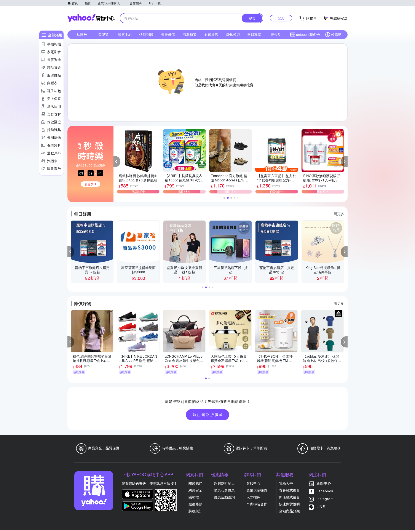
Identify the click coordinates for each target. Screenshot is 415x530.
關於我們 (195, 483)
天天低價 (168, 34)
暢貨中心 (125, 34)
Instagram (325, 498)
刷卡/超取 (232, 34)
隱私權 (193, 497)
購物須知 (195, 510)
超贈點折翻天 (224, 483)
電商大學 (286, 483)
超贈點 (336, 34)
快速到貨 (146, 34)
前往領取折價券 (208, 414)
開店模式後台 (289, 497)
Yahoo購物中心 (91, 18)
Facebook (324, 490)
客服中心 (253, 483)
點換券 (82, 34)
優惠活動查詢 (224, 497)
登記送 (103, 34)
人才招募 (253, 497)
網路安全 (195, 490)
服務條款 (195, 503)
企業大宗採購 (256, 490)
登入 (281, 18)
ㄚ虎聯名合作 (256, 503)
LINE (320, 506)
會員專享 (254, 34)
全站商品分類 (289, 510)
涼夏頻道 (189, 34)
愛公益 (276, 34)
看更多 (339, 213)
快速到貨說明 (289, 503)
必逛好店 (211, 34)
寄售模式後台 (289, 490)
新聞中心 (323, 483)
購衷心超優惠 (224, 490)
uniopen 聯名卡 (308, 34)
